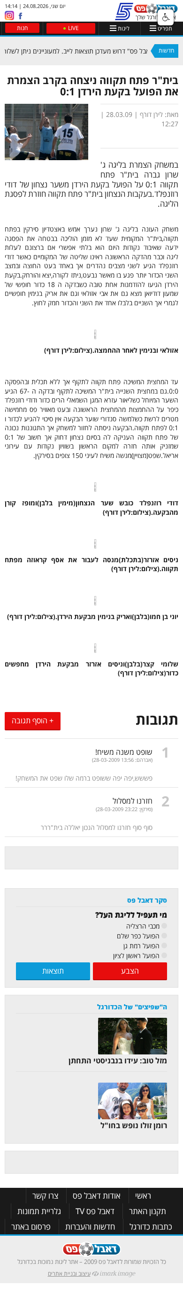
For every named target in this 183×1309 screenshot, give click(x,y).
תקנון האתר (147, 1211)
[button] (166, 17)
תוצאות (53, 971)
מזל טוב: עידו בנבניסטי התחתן (118, 1060)
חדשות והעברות (90, 1227)
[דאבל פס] (155, 11)
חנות (22, 28)
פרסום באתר (31, 1227)
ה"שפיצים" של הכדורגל (132, 1006)
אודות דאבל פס (97, 1196)
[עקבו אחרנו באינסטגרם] (9, 15)
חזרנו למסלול (132, 801)
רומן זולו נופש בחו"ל (133, 1125)
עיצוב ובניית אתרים (69, 1274)
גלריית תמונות (39, 1211)
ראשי (143, 1196)
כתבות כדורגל (151, 1227)
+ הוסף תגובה (32, 720)
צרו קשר (45, 1196)
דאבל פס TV (95, 1211)
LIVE (73, 28)
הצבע (130, 971)
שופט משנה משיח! (123, 752)
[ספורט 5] (124, 16)
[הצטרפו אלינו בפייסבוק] (20, 16)
